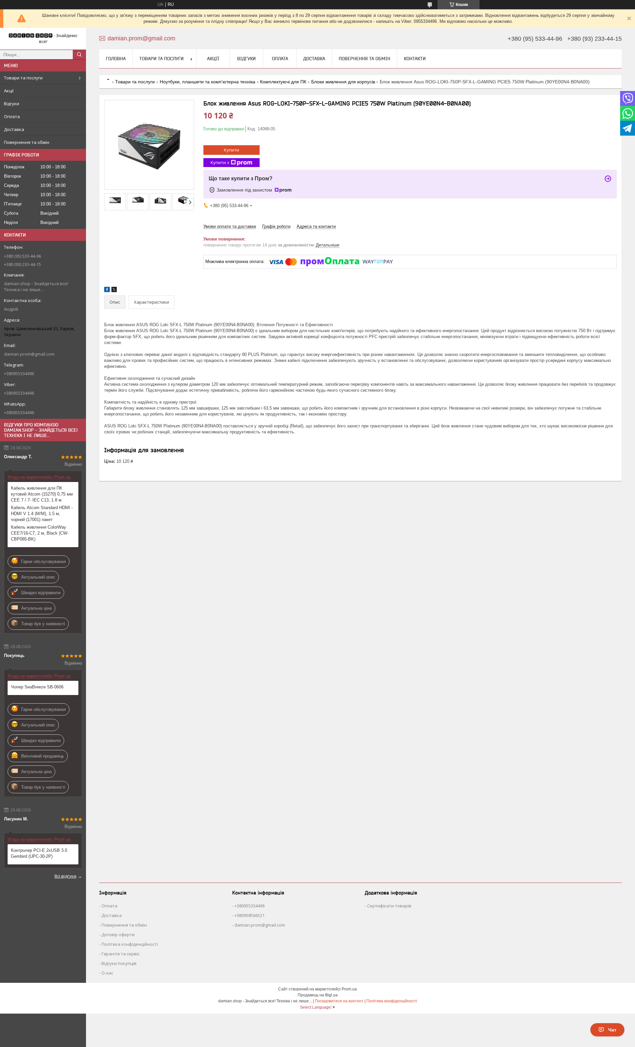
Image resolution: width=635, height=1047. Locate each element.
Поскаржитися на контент (339, 1001)
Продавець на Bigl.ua (318, 995)
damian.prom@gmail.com (29, 354)
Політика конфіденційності (130, 944)
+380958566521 (249, 915)
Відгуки (11, 104)
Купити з (220, 162)
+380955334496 (249, 906)
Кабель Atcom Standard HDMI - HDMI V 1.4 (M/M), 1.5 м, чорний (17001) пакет (42, 513)
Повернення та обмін (26, 142)
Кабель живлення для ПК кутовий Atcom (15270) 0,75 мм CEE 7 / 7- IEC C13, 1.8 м (42, 494)
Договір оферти (118, 935)
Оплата (12, 116)
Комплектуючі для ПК (283, 81)
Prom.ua (349, 989)
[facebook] (107, 290)
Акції (9, 91)
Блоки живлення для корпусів (343, 81)
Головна (116, 58)
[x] (114, 290)
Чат (612, 1029)
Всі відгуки (65, 876)
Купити (231, 150)
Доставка (14, 129)
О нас (107, 973)
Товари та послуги (23, 78)
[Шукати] (79, 55)
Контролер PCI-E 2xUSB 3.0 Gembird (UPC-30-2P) (39, 853)
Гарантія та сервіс (121, 954)
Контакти (415, 58)
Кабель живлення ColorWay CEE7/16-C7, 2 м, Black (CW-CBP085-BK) (39, 533)
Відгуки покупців (119, 963)
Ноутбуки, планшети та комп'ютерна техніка (207, 81)
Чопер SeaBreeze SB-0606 (37, 686)
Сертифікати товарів (389, 906)
